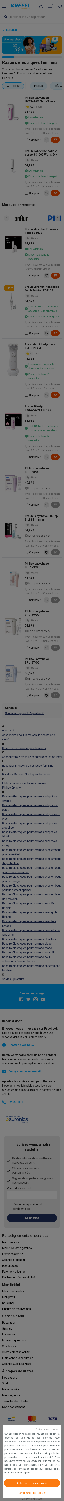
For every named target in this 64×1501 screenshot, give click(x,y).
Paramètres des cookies (32, 1492)
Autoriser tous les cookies (32, 1483)
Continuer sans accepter (47, 1429)
